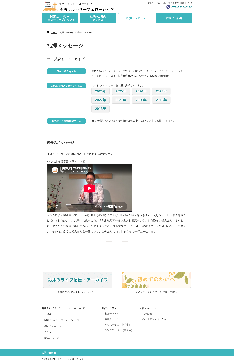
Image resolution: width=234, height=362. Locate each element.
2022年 (100, 100)
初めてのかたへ (52, 326)
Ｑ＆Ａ (47, 332)
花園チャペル (112, 313)
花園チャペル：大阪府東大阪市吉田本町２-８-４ (170, 3)
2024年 (141, 91)
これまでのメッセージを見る (66, 85)
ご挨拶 (48, 314)
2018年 (100, 109)
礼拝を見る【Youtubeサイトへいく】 (78, 292)
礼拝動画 (147, 313)
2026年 (100, 91)
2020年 (141, 100)
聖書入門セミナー (114, 319)
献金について (51, 338)
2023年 (161, 91)
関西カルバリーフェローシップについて (60, 18)
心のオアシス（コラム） (155, 319)
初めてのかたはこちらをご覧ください (156, 292)
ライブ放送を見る (66, 71)
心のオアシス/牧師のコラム (66, 121)
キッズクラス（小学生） (118, 324)
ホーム (54, 32)
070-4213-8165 (181, 7)
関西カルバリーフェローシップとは (63, 320)
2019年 (161, 100)
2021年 (120, 100)
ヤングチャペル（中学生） (119, 330)
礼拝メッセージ (136, 18)
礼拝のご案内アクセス (98, 18)
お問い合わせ (174, 18)
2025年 (120, 91)
